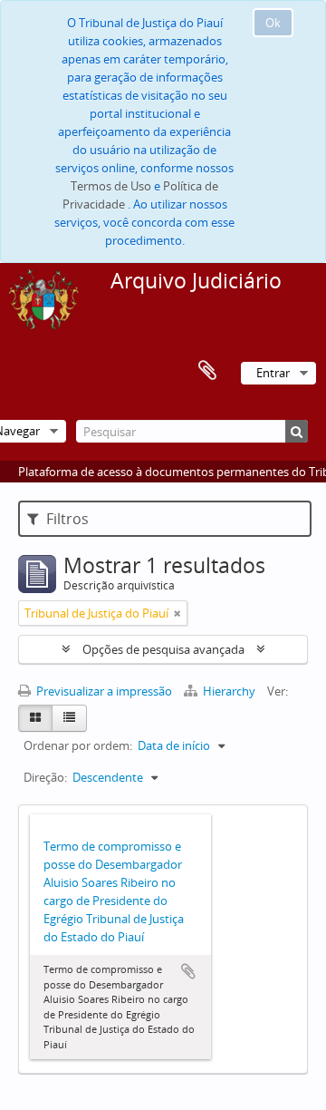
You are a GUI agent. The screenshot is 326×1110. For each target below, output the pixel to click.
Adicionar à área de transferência (188, 971)
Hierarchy (229, 691)
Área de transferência (207, 371)
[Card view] (35, 718)
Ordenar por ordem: (78, 745)
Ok (273, 23)
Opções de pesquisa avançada (163, 649)
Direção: (45, 777)
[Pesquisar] (296, 431)
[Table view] (69, 718)
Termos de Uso (111, 186)
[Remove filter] (177, 613)
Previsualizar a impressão (103, 691)
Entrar (273, 373)
